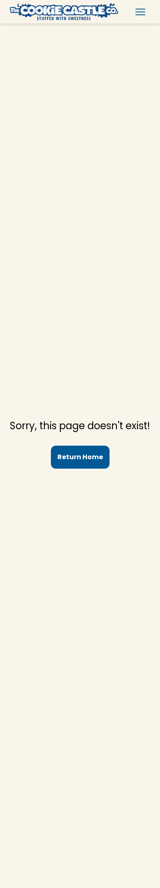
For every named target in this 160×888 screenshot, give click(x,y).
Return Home (80, 457)
